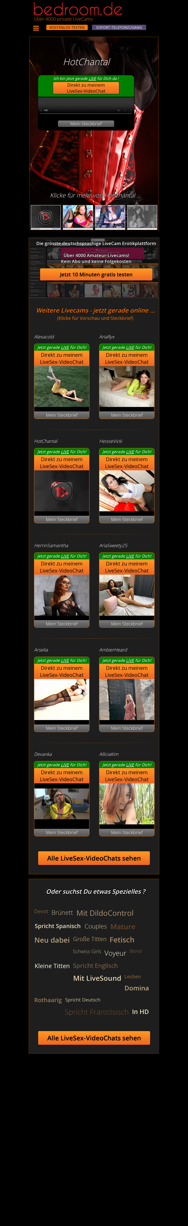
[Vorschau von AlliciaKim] (126, 823)
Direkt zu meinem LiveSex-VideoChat (86, 88)
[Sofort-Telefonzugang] (44, 26)
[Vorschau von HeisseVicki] (126, 509)
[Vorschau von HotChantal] (61, 509)
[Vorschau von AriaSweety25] (126, 614)
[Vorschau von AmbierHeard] (126, 718)
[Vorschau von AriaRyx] (126, 405)
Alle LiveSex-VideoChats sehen (94, 858)
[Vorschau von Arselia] (61, 718)
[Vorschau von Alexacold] (61, 405)
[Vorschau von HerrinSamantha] (61, 614)
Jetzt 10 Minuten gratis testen (96, 274)
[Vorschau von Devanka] (61, 823)
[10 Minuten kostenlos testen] (41, 26)
